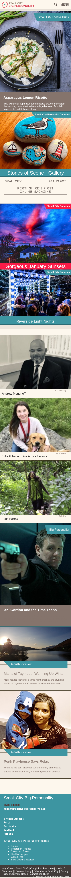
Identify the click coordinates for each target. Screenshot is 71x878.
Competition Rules (39, 874)
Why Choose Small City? (15, 868)
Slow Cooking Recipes (23, 859)
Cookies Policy (23, 871)
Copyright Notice (19, 874)
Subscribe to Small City (45, 871)
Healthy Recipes (19, 854)
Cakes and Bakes (20, 851)
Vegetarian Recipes (21, 848)
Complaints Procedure (42, 868)
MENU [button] (64, 4)
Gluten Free (17, 857)
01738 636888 (12, 805)
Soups (14, 846)
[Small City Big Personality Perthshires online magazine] (18, 6)
